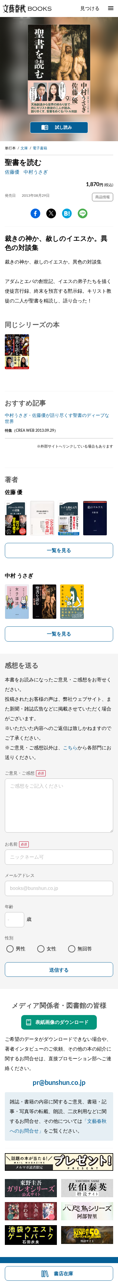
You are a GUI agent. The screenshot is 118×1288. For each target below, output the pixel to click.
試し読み (63, 127)
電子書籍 (40, 148)
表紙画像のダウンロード (62, 1022)
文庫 (24, 148)
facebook (35, 213)
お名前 (11, 844)
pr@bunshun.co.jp (59, 1082)
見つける (90, 8)
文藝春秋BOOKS (26, 8)
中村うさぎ (36, 172)
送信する (59, 970)
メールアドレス (19, 876)
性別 (9, 938)
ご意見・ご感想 (19, 773)
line (82, 213)
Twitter (51, 213)
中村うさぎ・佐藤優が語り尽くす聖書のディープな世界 (57, 418)
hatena (67, 213)
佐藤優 (12, 172)
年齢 (9, 907)
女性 (51, 948)
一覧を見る (59, 550)
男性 (20, 948)
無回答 (84, 948)
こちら (70, 747)
